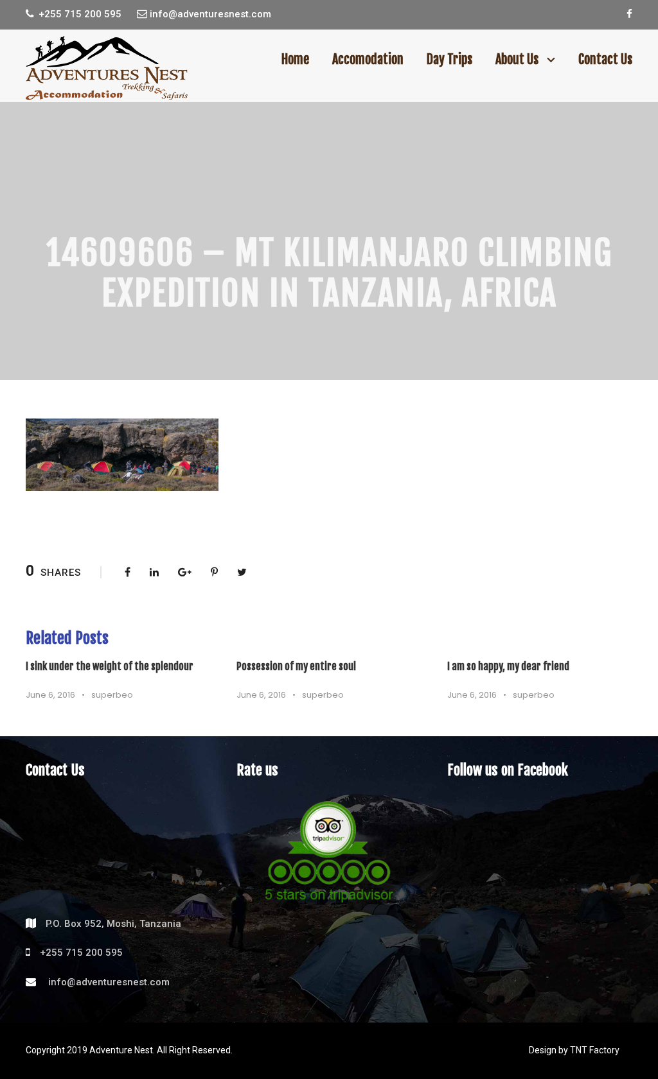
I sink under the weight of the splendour (109, 666)
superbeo (112, 695)
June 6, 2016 (50, 695)
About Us (516, 59)
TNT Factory (594, 1050)
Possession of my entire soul (296, 666)
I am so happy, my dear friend (508, 666)
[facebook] (629, 14)
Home (295, 59)
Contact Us (605, 59)
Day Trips (449, 59)
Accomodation (368, 59)
